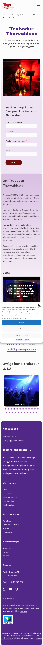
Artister (6, 528)
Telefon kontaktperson (16, 141)
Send (13, 162)
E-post (9, 132)
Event (5, 490)
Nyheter (6, 552)
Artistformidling (14, 15)
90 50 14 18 (21, 344)
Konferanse (7, 493)
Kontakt (26, 339)
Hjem (5, 15)
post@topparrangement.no (21, 349)
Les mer (23, 611)
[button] (39, 305)
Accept (21, 322)
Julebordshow (9, 505)
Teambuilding (8, 501)
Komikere (7, 521)
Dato (8, 150)
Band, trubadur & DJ (28, 15)
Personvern (19, 339)
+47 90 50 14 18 (9, 436)
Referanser (7, 548)
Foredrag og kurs (10, 497)
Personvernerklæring (10, 633)
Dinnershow (8, 532)
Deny (22, 329)
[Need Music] (21, 390)
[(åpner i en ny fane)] (8, 620)
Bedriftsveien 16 (11, 572)
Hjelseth (39, 638)
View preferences (21, 335)
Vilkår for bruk (6, 638)
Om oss (6, 556)
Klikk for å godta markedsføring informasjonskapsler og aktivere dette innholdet (21, 291)
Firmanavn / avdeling (15, 122)
